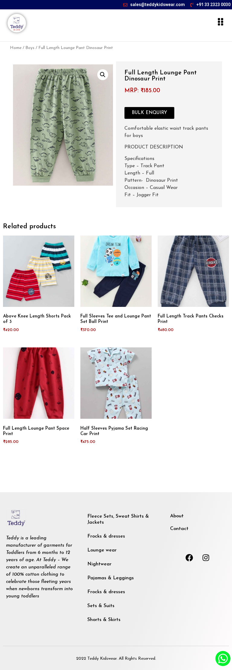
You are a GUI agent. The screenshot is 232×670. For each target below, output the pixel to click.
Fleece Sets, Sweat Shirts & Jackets (118, 519)
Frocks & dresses (106, 536)
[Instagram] (206, 557)
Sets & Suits (100, 605)
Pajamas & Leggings (110, 578)
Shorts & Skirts (104, 619)
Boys (29, 48)
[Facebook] (189, 557)
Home (15, 48)
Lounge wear (102, 550)
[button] (102, 74)
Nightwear (99, 564)
